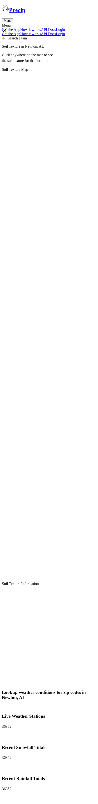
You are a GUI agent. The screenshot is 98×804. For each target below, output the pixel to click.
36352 (6, 726)
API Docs (48, 29)
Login (60, 29)
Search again (17, 38)
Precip (17, 10)
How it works (30, 29)
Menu (7, 20)
